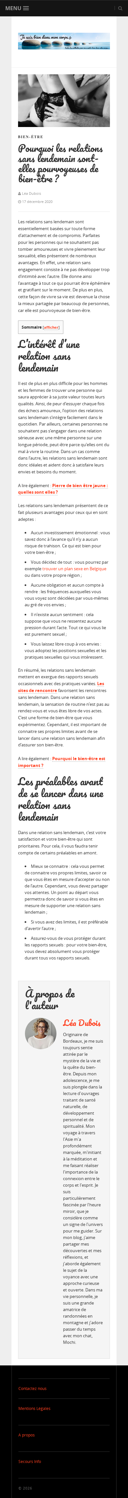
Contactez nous (32, 1388)
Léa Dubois (82, 1023)
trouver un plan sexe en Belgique (74, 569)
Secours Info (29, 1461)
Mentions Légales (34, 1408)
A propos (26, 1435)
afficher (51, 327)
